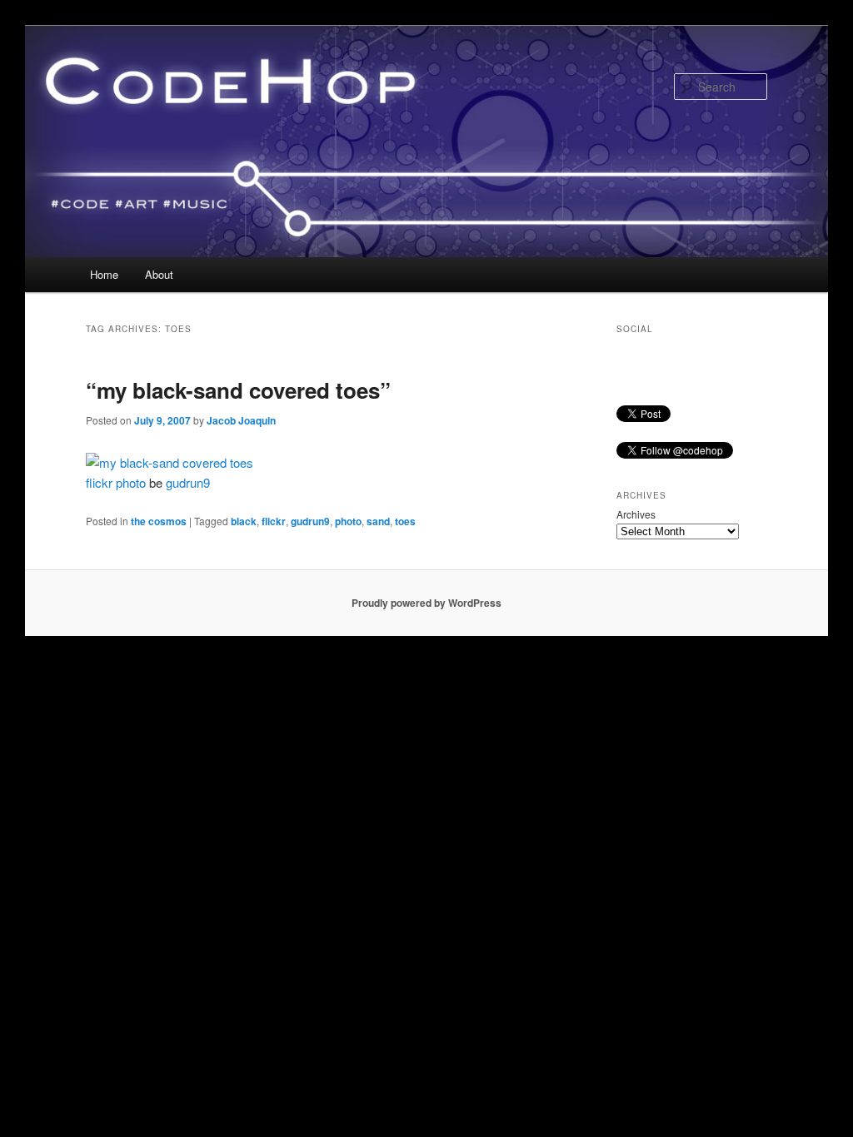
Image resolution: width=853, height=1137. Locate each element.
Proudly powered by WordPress (426, 602)
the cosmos (159, 521)
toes (405, 521)
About (159, 274)
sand (378, 521)
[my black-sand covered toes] (169, 462)
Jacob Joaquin (241, 420)
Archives (636, 514)
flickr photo (116, 482)
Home (104, 274)
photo (348, 521)
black (244, 521)
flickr (274, 521)
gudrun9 (188, 482)
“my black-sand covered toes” (238, 390)
